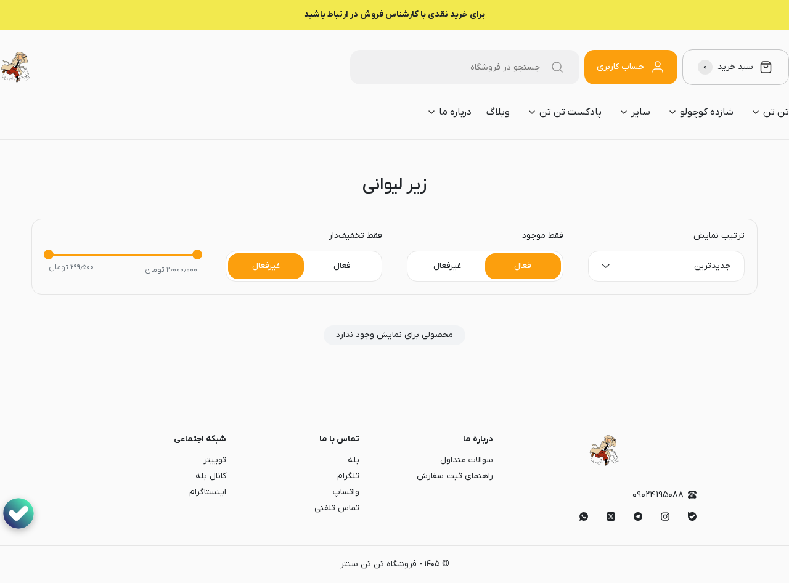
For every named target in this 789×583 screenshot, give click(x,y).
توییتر (214, 460)
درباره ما (478, 439)
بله (353, 460)
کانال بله (210, 476)
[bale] (692, 516)
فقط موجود (542, 236)
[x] (611, 516)
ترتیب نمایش (719, 236)
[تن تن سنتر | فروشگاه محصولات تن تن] (15, 67)
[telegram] (638, 516)
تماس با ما (339, 439)
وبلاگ (498, 112)
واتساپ (346, 492)
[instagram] (665, 516)
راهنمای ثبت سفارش (455, 476)
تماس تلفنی (336, 508)
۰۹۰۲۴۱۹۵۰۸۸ (658, 495)
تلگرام (348, 476)
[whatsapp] (583, 516)
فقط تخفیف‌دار (355, 236)
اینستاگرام (207, 492)
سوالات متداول (466, 460)
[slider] (49, 254)
